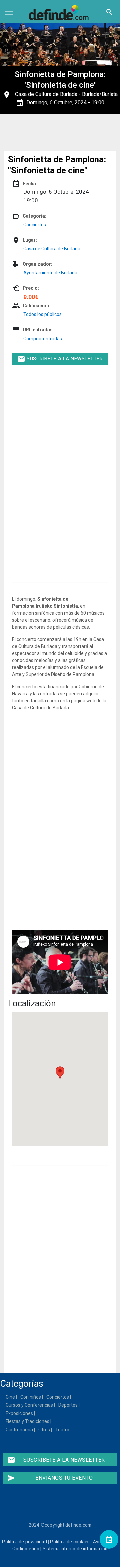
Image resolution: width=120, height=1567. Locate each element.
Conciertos (34, 224)
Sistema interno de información (75, 1548)
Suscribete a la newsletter (60, 359)
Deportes (68, 1405)
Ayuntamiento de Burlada (50, 272)
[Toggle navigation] (9, 11)
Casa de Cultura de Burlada (46, 94)
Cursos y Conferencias (29, 1405)
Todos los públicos (42, 314)
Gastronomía (19, 1429)
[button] (60, 1072)
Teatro (62, 1429)
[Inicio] (60, 13)
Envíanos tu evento (50, 1478)
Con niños (31, 1397)
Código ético (25, 1548)
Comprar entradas (42, 338)
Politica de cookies (70, 1541)
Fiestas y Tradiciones (27, 1421)
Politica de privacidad (24, 1541)
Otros (44, 1429)
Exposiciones (19, 1413)
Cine (10, 1397)
